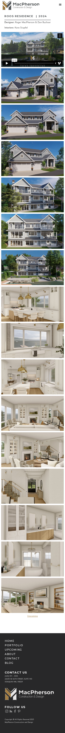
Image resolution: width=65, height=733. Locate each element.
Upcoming (32, 615)
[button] (60, 4)
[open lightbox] (32, 85)
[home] (19, 5)
